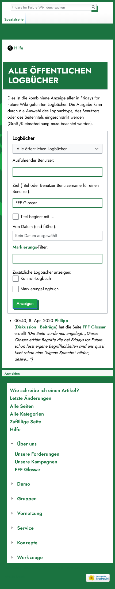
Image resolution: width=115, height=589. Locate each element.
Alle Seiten (22, 406)
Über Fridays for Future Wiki (43, 568)
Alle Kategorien (27, 413)
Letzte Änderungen (30, 398)
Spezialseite (14, 19)
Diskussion (26, 327)
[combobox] (57, 149)
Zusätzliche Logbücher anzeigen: (42, 272)
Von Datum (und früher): (34, 227)
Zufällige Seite (25, 421)
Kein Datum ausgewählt (36, 236)
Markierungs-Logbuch (40, 289)
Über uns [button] (27, 443)
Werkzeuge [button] (30, 557)
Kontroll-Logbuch (36, 278)
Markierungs (25, 247)
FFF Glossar (94, 327)
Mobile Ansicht (15, 577)
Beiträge (48, 327)
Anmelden (12, 373)
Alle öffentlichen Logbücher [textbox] (42, 149)
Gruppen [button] (27, 498)
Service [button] (25, 528)
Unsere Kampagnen (36, 461)
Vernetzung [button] (29, 513)
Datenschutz (13, 568)
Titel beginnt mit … (37, 217)
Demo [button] (23, 483)
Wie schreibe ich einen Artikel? (44, 390)
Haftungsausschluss (79, 568)
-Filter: (30, 247)
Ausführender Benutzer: (33, 160)
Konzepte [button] (27, 542)
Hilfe (18, 48)
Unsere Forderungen (37, 454)
